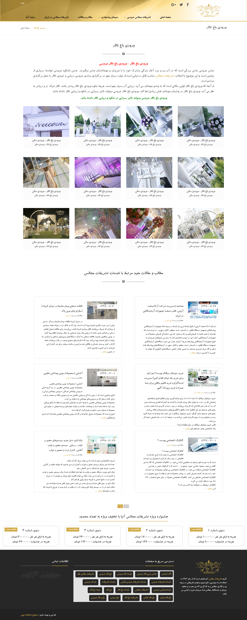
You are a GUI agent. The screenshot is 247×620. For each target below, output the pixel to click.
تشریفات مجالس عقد (85, 574)
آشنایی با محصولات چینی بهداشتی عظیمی (62, 373)
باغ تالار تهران (165, 598)
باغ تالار (109, 590)
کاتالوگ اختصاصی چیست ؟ (170, 440)
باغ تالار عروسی (105, 574)
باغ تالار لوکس (149, 598)
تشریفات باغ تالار (131, 598)
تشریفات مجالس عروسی (139, 17)
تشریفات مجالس (164, 76)
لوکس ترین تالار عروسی (146, 574)
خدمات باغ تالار (123, 590)
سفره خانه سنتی (198, 393)
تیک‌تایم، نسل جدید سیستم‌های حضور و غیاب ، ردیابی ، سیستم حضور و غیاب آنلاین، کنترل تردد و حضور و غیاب (63, 445)
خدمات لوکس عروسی (162, 590)
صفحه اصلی (165, 17)
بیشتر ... (192, 353)
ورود (22, 3)
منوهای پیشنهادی (109, 17)
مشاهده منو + (196, 529)
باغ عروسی (168, 321)
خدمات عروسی (90, 582)
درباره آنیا (30, 17)
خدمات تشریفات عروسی (161, 582)
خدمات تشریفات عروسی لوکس (133, 582)
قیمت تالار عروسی (124, 574)
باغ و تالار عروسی (98, 598)
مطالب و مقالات (85, 17)
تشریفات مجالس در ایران (56, 17)
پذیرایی (68, 316)
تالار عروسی (166, 574)
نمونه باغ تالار (95, 590)
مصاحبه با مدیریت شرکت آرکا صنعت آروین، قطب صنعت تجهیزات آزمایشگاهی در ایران (163, 311)
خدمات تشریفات (108, 582)
